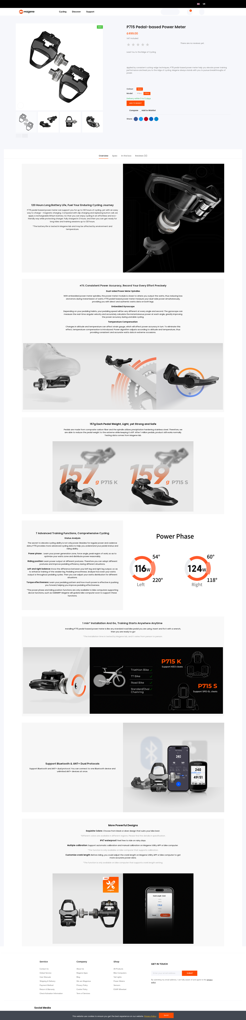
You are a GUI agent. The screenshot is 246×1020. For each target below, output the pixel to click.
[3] (138, 45)
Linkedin (151, 119)
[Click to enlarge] (20, 105)
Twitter (141, 119)
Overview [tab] (103, 155)
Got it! (166, 1015)
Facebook (136, 119)
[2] (133, 45)
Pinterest (146, 119)
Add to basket (135, 103)
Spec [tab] (114, 155)
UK (204, 4)
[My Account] (201, 12)
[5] (147, 45)
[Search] (170, 12)
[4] (143, 45)
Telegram (156, 119)
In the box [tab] (126, 155)
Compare (133, 110)
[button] (19, 136)
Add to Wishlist (149, 110)
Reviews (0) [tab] (141, 155)
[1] (128, 45)
